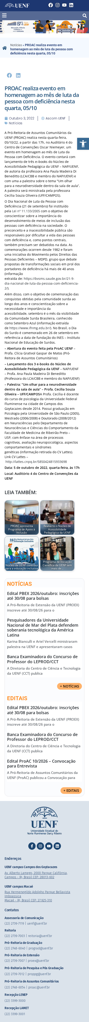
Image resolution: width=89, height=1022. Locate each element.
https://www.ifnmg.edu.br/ (29, 328)
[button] (83, 144)
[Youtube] (64, 5)
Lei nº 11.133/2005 (26, 211)
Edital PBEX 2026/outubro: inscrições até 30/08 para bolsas (43, 596)
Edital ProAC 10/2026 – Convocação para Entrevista (41, 763)
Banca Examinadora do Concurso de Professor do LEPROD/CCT (42, 659)
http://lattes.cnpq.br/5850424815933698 (36, 461)
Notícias (16, 45)
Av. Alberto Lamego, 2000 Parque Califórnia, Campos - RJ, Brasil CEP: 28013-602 (36, 875)
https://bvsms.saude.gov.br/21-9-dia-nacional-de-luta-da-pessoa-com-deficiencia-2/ (42, 283)
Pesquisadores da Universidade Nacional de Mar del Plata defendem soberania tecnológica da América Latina (42, 627)
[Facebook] (50, 5)
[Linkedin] (71, 5)
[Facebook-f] (32, 846)
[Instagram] (57, 5)
